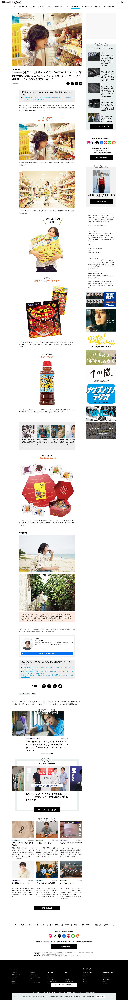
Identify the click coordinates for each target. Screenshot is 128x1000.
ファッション (40, 6)
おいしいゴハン (35, 702)
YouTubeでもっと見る (49, 810)
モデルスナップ (59, 6)
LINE (80, 83)
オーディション (22, 6)
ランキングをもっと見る (101, 126)
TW (68, 83)
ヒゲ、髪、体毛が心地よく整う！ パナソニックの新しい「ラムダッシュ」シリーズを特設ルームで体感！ (72, 442)
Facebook (101, 142)
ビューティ (49, 6)
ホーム (14, 6)
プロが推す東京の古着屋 (45, 883)
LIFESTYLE (16, 69)
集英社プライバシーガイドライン (53, 992)
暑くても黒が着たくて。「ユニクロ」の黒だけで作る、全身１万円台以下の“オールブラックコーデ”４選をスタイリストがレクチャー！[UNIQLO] (107, 60)
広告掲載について (78, 992)
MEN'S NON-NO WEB (6, 2)
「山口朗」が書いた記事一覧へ (47, 653)
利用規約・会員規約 (89, 992)
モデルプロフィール (87, 6)
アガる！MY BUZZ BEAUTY (71, 843)
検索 (121, 2)
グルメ (22, 693)
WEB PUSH (114, 142)
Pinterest (105, 142)
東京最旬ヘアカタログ (20, 883)
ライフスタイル (75, 6)
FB (72, 83)
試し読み (103, 201)
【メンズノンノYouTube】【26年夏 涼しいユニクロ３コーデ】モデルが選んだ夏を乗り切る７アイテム (47, 797)
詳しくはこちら (100, 996)
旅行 (28, 693)
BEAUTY (31, 738)
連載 (96, 6)
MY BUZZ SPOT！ (67, 883)
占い (100, 6)
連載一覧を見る (47, 908)
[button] (29, 447)
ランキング (32, 6)
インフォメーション (109, 6)
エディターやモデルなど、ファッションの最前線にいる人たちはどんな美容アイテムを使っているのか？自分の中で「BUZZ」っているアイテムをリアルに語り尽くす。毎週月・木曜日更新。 (71, 852)
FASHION (16, 840)
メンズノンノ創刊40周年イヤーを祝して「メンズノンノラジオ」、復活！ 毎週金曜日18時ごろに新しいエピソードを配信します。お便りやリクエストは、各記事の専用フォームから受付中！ (47, 852)
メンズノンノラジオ (43, 843)
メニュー (126, 2)
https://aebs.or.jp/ (77, 955)
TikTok (93, 142)
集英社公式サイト (38, 992)
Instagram (89, 142)
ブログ (67, 6)
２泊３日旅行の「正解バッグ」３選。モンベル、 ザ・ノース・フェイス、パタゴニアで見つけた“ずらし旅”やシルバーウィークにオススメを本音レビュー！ (107, 76)
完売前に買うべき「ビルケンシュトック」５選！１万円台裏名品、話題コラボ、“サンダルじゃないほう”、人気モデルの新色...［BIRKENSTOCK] (107, 91)
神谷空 (33, 693)
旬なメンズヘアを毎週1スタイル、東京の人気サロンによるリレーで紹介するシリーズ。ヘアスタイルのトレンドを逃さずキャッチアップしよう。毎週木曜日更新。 (23, 892)
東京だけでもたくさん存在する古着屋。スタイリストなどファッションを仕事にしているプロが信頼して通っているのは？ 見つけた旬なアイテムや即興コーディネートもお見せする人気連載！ (47, 892)
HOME (14, 702)
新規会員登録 (103, 157)
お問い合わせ (67, 992)
